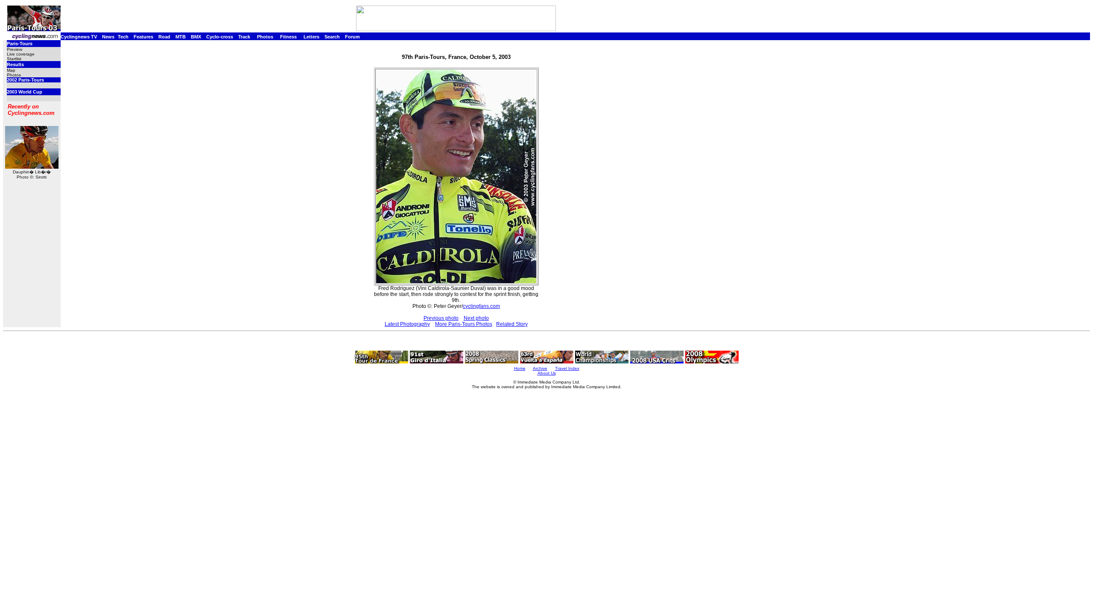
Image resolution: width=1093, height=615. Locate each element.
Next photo (476, 318)
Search (332, 36)
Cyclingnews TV (79, 36)
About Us (547, 373)
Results (15, 64)
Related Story (512, 324)
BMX (196, 36)
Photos (265, 36)
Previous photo (441, 318)
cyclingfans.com (481, 306)
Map (11, 70)
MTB (180, 36)
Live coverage (21, 54)
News (108, 36)
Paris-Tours (19, 43)
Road (164, 36)
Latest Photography (407, 324)
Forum (352, 36)
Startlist (14, 58)
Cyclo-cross (219, 36)
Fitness (288, 36)
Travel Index (567, 368)
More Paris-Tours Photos (463, 324)
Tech (123, 36)
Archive (540, 368)
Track (244, 36)
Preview (14, 49)
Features (143, 36)
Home (520, 368)
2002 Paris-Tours (25, 79)
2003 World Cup (24, 91)
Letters (311, 36)
